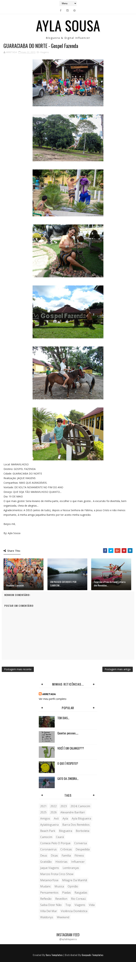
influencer (78, 862)
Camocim (46, 837)
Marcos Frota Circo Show (56, 874)
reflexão (46, 899)
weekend (63, 917)
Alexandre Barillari (72, 812)
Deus (43, 855)
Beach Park (47, 831)
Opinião (73, 886)
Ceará (60, 837)
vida (92, 905)
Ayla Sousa (68, 25)
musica (59, 886)
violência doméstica (74, 911)
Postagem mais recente (18, 669)
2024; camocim (80, 806)
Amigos (45, 818)
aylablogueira (49, 825)
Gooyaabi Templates (92, 955)
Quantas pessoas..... (67, 733)
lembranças (71, 868)
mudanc (45, 886)
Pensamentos (49, 892)
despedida (83, 849)
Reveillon (61, 899)
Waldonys (46, 917)
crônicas (66, 849)
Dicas (54, 855)
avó (56, 818)
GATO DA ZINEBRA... (67, 779)
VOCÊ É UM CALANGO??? (70, 748)
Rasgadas (81, 892)
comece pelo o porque (55, 843)
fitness (79, 855)
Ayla (65, 818)
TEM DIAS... (63, 718)
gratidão (46, 862)
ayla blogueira (81, 818)
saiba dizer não (51, 905)
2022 (53, 806)
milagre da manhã (74, 880)
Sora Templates (54, 955)
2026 (53, 812)
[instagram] (67, 10)
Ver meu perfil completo (52, 699)
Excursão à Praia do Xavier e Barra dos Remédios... (109, 583)
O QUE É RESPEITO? (67, 763)
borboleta (82, 831)
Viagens (44, 52)
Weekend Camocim (15, 585)
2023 (63, 806)
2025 (43, 812)
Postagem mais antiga (118, 669)
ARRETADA (49, 694)
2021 (43, 806)
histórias (61, 862)
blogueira (65, 831)
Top (68, 905)
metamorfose (49, 880)
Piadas (66, 892)
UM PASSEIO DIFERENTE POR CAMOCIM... (63, 583)
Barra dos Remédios (76, 825)
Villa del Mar (48, 911)
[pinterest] (74, 10)
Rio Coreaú (78, 899)
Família (66, 855)
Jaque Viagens (49, 868)
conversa (80, 843)
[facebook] (60, 10)
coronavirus (48, 849)
